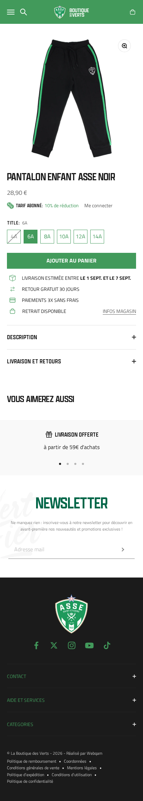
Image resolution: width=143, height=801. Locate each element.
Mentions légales (82, 767)
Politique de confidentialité (30, 781)
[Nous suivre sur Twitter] (54, 645)
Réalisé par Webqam (84, 753)
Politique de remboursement (31, 761)
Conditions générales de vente (33, 767)
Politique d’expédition (25, 774)
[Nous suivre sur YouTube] (89, 645)
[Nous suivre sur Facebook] (36, 645)
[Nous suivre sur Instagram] (71, 645)
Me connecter (98, 205)
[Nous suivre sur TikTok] (107, 645)
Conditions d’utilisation (72, 774)
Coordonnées (75, 761)
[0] (132, 12)
